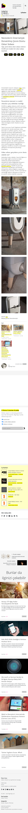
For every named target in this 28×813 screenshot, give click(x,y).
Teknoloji (11, 803)
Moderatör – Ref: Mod (13, 495)
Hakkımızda (3, 783)
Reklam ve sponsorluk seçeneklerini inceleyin (11, 809)
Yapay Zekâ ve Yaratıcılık (8, 15)
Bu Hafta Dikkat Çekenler (9, 422)
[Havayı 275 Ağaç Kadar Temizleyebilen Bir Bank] (6, 328)
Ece (9, 365)
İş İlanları (23, 12)
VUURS (19, 89)
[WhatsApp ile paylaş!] (18, 54)
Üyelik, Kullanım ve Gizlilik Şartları (8, 786)
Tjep (20, 88)
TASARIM (24, 364)
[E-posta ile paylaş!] (22, 54)
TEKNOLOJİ (24, 616)
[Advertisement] (14, 448)
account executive (12, 483)
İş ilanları (4, 468)
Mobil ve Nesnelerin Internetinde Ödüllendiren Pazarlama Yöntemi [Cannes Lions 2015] (6, 352)
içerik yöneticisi (11, 491)
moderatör (10, 496)
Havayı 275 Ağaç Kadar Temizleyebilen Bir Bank (6, 333)
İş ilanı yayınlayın (5, 807)
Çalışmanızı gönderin (6, 806)
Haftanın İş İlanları (7, 424)
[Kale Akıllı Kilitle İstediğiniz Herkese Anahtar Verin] (14, 628)
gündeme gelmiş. (6, 165)
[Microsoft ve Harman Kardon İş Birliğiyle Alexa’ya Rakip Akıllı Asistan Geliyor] (14, 666)
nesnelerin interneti (8, 96)
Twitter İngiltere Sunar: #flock (17, 332)
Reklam (2, 803)
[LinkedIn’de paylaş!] (15, 54)
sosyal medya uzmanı (13, 474)
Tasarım (7, 803)
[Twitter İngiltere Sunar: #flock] (18, 328)
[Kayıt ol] (24, 428)
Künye (2, 784)
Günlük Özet (6, 419)
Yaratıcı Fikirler (4, 798)
